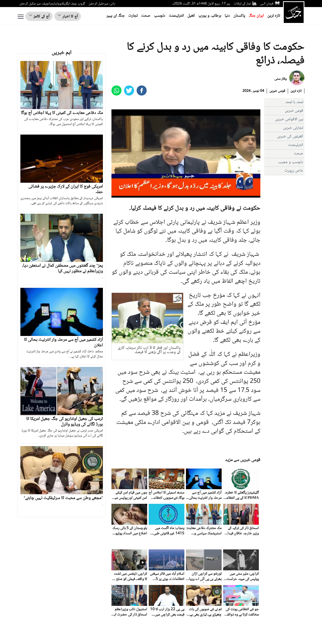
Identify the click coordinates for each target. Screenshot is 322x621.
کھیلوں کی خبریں (290, 136)
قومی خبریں (277, 91)
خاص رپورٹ (294, 170)
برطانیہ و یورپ (209, 15)
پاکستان (239, 15)
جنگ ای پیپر (115, 15)
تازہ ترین (273, 15)
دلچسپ (159, 15)
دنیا (227, 15)
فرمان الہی (266, 4)
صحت (145, 15)
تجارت (133, 15)
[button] (127, 194)
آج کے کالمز (41, 16)
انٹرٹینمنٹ (176, 15)
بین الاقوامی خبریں (289, 119)
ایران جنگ (256, 15)
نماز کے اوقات (242, 4)
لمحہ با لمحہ (294, 102)
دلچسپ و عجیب (290, 162)
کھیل (191, 15)
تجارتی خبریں (293, 128)
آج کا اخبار (69, 16)
